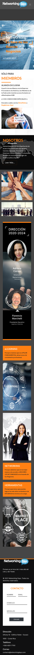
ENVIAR (16, 619)
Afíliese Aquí (9, 58)
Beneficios (22, 103)
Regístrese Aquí (7, 105)
